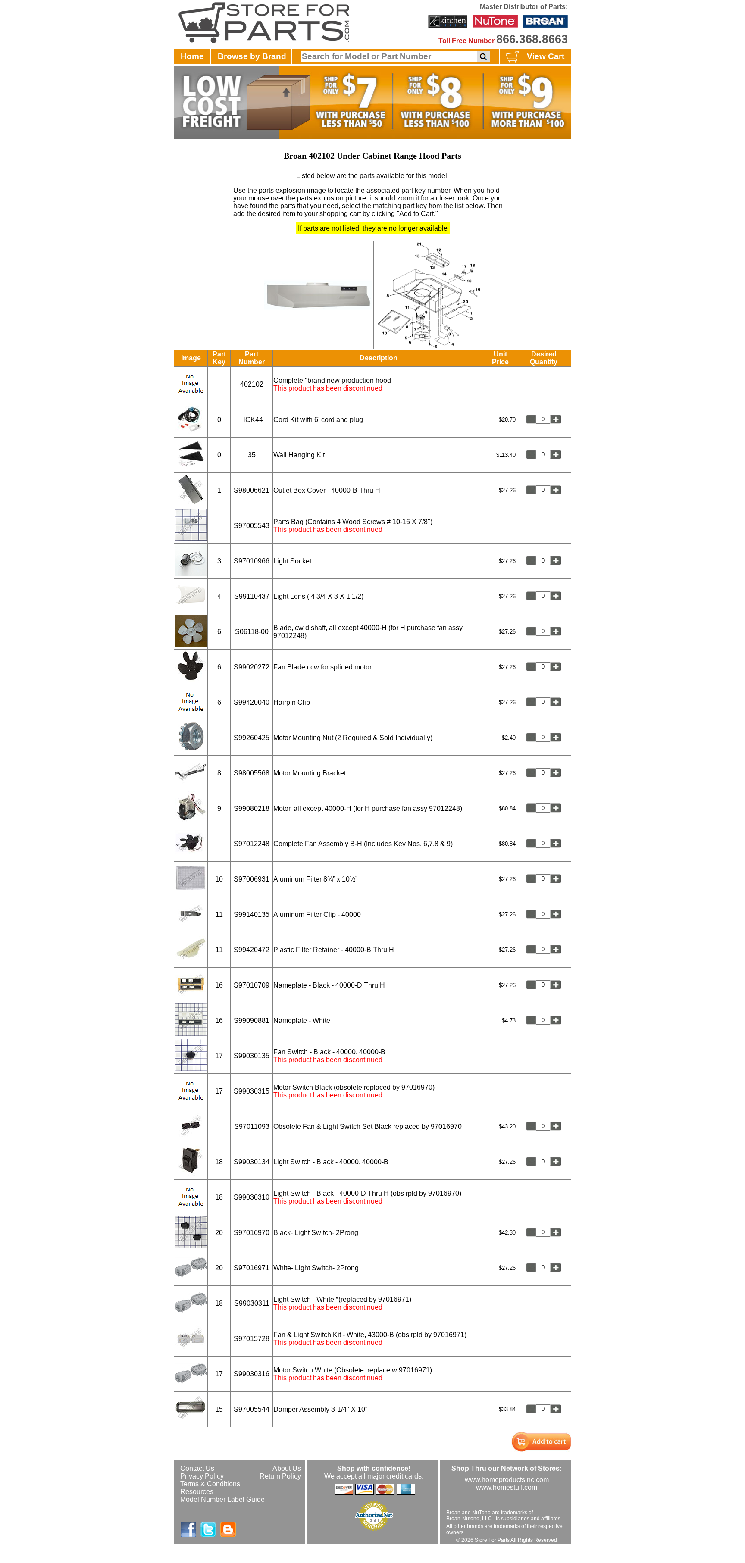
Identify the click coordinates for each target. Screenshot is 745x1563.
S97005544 (251, 1409)
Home (192, 56)
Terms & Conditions (210, 1484)
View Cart (545, 56)
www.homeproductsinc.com (507, 1479)
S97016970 (251, 1232)
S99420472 (251, 949)
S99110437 (251, 596)
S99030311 (251, 1303)
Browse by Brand (252, 56)
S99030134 (251, 1162)
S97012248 (251, 843)
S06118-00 (252, 631)
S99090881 (251, 1020)
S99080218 (251, 808)
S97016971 (251, 1268)
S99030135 (251, 1056)
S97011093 (251, 1126)
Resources (196, 1491)
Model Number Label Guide (222, 1499)
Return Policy (280, 1476)
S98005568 (251, 773)
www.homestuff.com (506, 1487)
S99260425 (251, 737)
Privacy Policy (202, 1476)
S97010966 (251, 561)
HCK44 (251, 419)
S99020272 (251, 667)
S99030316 (251, 1374)
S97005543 (251, 525)
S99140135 (251, 914)
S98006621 (251, 490)
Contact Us (197, 1468)
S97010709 (251, 985)
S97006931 (251, 879)
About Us (286, 1468)
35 (252, 455)
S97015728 (251, 1338)
